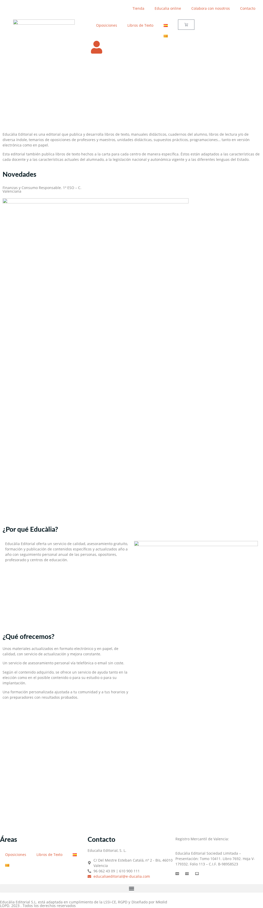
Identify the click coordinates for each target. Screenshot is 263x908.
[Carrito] (186, 24)
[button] (131, 888)
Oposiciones (106, 25)
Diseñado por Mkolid (149, 902)
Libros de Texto (140, 25)
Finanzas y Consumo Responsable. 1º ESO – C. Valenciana (42, 189)
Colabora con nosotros (210, 8)
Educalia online (168, 8)
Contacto (247, 8)
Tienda (138, 8)
